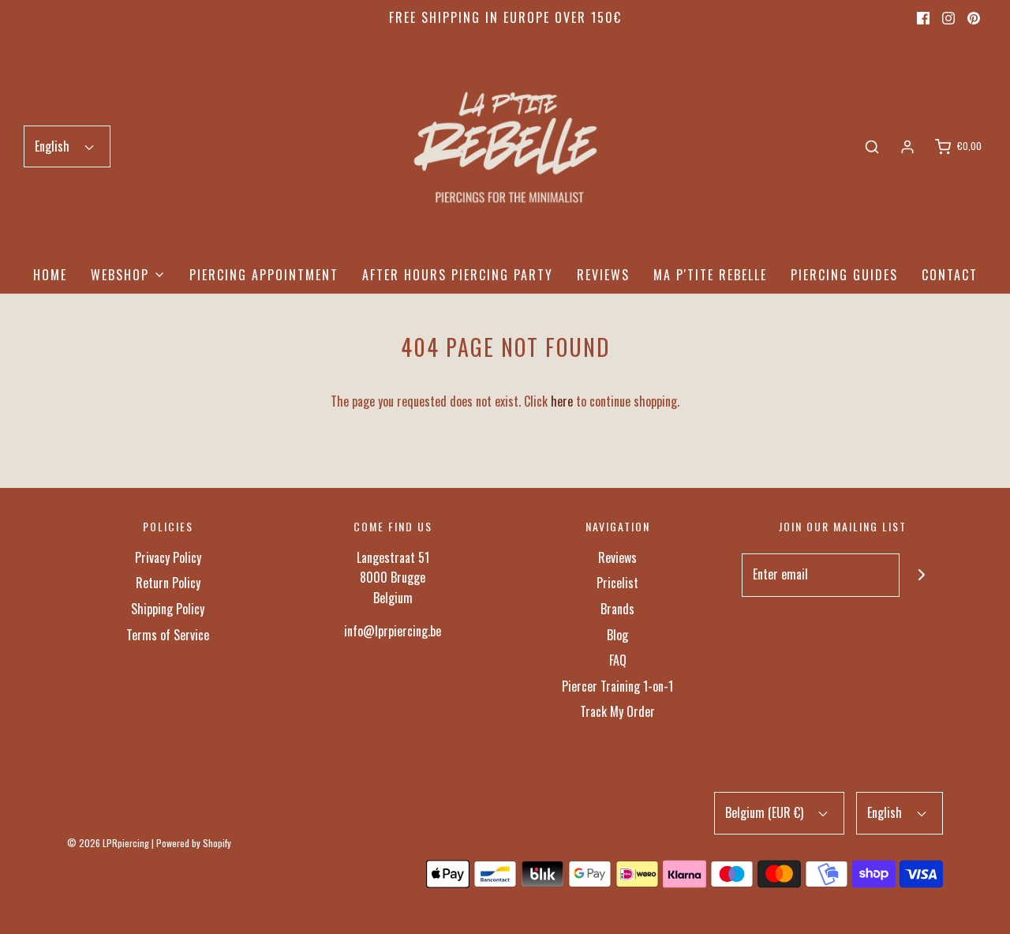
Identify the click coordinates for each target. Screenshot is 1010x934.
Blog (617, 634)
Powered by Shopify (193, 843)
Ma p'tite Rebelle (710, 274)
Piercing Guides (844, 274)
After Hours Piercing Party (457, 274)
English (54, 146)
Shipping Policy (167, 608)
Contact (950, 274)
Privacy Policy (168, 557)
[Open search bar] (872, 146)
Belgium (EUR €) (765, 812)
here (562, 401)
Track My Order (617, 711)
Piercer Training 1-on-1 (617, 686)
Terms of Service (167, 634)
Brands (617, 608)
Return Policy (168, 582)
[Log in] (907, 147)
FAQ (618, 660)
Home (50, 274)
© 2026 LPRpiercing (108, 843)
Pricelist (617, 582)
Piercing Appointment (264, 274)
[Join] (921, 575)
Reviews (603, 274)
